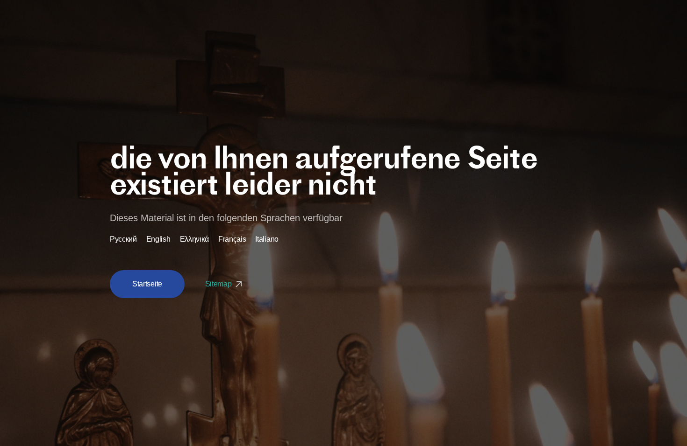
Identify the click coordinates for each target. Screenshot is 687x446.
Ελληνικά (194, 239)
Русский (123, 239)
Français (232, 239)
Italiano (266, 239)
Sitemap (219, 284)
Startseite (147, 284)
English (158, 239)
